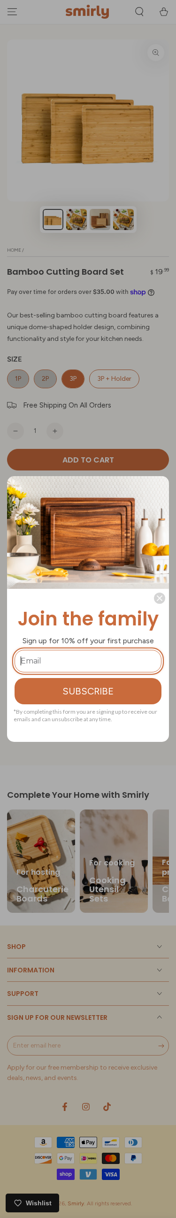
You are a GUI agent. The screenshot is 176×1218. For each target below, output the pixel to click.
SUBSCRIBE (88, 691)
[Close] (159, 598)
